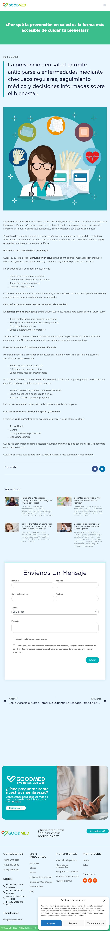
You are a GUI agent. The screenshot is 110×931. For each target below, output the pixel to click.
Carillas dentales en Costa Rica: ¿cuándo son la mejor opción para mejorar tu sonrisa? (37, 526)
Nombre (15, 581)
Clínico (33, 868)
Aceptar (51, 923)
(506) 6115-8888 (11, 869)
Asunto (14, 608)
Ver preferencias (95, 923)
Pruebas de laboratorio (67, 876)
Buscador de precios (66, 860)
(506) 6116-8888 (11, 865)
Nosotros (34, 863)
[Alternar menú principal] (104, 5)
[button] (104, 900)
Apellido (59, 581)
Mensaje (15, 621)
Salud (85, 865)
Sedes (33, 872)
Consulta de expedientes (62, 866)
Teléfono (59, 594)
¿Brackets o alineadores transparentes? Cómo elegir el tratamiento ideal (37, 500)
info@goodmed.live (12, 919)
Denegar (73, 923)
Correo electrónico (19, 594)
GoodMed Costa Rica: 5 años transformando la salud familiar (88, 500)
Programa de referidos (67, 871)
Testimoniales (36, 886)
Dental (86, 860)
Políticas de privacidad (41, 877)
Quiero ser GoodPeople (41, 882)
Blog (32, 891)
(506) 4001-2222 (11, 860)
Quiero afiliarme (64, 881)
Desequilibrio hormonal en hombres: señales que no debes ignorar (87, 526)
